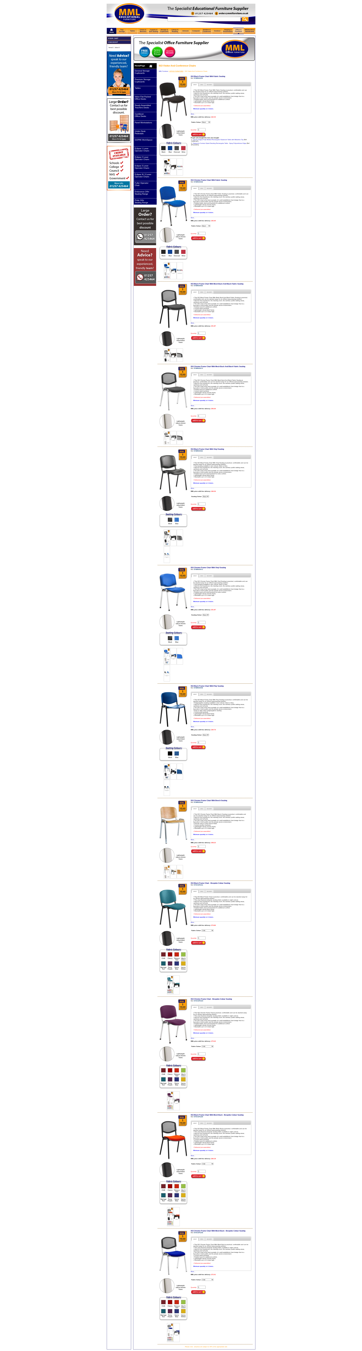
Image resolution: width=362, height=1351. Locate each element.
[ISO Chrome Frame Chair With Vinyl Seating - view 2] (173, 656)
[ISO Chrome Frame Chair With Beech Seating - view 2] (173, 871)
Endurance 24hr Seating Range (142, 192)
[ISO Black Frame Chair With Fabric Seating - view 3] (180, 167)
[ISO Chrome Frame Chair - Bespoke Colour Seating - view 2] (176, 1100)
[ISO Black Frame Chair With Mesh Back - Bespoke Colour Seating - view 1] (170, 1216)
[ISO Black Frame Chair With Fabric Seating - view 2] (173, 167)
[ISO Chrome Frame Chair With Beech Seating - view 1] (167, 871)
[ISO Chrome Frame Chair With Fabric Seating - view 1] (167, 270)
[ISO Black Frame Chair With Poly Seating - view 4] (167, 788)
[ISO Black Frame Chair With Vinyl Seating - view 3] (180, 538)
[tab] (195, 84)
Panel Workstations (143, 122)
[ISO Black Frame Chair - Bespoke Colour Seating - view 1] (170, 985)
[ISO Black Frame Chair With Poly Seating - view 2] (173, 771)
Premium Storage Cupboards (142, 80)
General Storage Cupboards (142, 72)
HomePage (140, 66)
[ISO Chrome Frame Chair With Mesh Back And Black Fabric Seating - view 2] (173, 437)
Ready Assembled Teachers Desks (143, 106)
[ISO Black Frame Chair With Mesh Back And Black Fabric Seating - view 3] (180, 355)
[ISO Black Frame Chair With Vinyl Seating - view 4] (167, 555)
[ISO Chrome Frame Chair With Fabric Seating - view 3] (180, 270)
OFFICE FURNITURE (176, 71)
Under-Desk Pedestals (140, 132)
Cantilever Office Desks (140, 115)
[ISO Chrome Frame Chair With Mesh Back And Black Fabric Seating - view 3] (180, 437)
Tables (138, 88)
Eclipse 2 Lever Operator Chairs (142, 158)
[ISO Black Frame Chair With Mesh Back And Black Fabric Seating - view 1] (167, 355)
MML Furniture (163, 71)
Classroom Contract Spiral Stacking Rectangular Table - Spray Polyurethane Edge (219, 143)
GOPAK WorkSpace (143, 140)
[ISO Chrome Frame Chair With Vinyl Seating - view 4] (167, 673)
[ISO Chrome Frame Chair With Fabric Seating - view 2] (173, 270)
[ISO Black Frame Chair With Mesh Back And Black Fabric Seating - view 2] (173, 355)
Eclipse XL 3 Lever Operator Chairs (143, 175)
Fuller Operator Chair (141, 184)
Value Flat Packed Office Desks (143, 98)
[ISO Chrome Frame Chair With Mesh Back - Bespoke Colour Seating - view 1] (170, 1332)
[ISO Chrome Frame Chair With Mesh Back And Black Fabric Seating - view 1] (167, 437)
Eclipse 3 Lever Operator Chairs (142, 167)
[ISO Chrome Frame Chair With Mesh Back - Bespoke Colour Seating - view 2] (176, 1332)
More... (193, 114)
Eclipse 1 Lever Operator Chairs (142, 149)
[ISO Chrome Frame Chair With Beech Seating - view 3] (180, 871)
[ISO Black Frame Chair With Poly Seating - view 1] (167, 771)
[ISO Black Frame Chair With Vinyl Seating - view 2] (173, 538)
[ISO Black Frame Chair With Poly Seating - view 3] (180, 771)
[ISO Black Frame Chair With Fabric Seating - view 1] (167, 167)
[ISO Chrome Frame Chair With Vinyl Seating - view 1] (167, 656)
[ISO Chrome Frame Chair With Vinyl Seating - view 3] (180, 656)
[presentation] (195, 84)
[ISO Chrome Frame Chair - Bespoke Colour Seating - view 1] (170, 1100)
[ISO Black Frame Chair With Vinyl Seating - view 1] (167, 538)
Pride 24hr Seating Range (141, 201)
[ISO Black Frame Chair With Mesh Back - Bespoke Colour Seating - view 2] (176, 1216)
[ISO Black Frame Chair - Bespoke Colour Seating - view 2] (176, 985)
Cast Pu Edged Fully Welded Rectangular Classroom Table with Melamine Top (218, 139)
